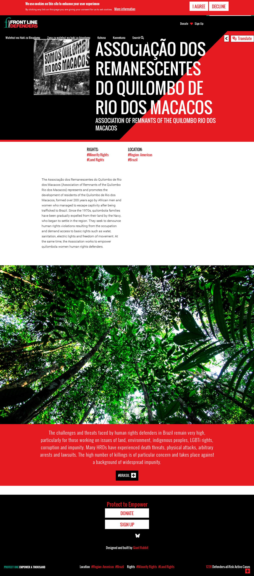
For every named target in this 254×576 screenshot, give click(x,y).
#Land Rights (95, 159)
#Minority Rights (98, 154)
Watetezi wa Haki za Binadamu (23, 37)
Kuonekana (119, 37)
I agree (198, 6)
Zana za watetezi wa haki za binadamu (68, 37)
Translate (245, 38)
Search (136, 37)
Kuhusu (101, 37)
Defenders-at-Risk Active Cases (228, 566)
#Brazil (133, 159)
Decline (219, 6)
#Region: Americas (140, 154)
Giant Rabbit (140, 547)
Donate (184, 24)
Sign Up (199, 24)
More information (124, 9)
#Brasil (124, 475)
